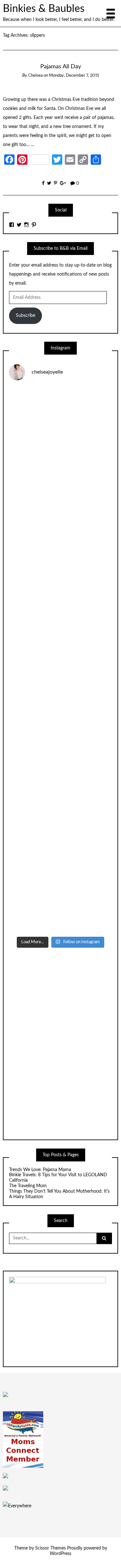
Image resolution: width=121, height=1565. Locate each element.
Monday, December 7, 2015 (74, 75)
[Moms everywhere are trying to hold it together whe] (60, 720)
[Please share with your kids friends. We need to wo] (60, 416)
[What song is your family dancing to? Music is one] (60, 781)
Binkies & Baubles (44, 9)
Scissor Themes (50, 1548)
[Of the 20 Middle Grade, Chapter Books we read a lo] (60, 477)
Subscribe (25, 315)
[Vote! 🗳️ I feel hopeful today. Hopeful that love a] (60, 599)
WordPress (60, 1553)
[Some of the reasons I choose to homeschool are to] (60, 659)
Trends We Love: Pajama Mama (40, 1170)
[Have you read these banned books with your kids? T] (60, 902)
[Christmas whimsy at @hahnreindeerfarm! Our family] (60, 538)
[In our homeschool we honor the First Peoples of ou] (60, 841)
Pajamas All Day (60, 66)
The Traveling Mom (28, 1186)
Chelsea (35, 75)
